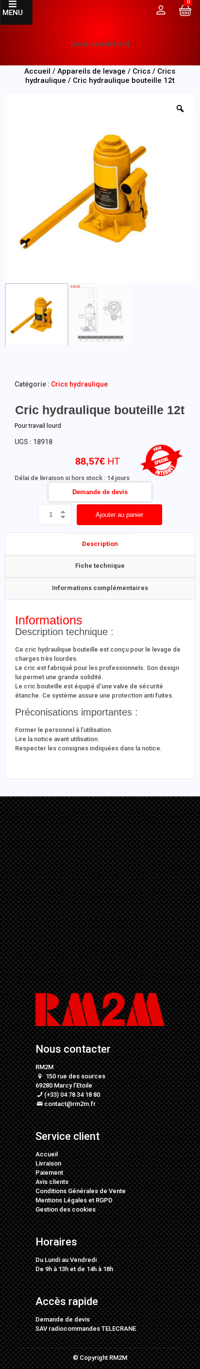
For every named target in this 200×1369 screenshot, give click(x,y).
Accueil (46, 1154)
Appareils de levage (91, 71)
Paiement (49, 1172)
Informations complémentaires (100, 587)
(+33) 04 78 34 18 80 (72, 1094)
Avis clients (51, 1181)
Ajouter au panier (119, 514)
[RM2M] (100, 19)
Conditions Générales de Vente (80, 1191)
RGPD (104, 1200)
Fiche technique (100, 565)
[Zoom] (180, 108)
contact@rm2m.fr (70, 1103)
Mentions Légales (61, 1200)
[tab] (99, 544)
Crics (141, 71)
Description (100, 543)
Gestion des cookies (65, 1209)
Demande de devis (100, 492)
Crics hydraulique (79, 384)
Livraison (48, 1163)
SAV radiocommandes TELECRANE (85, 1328)
